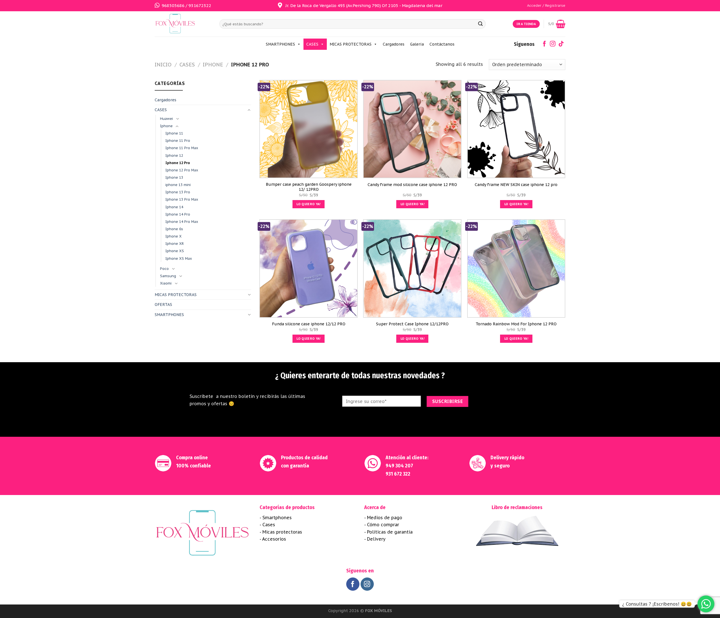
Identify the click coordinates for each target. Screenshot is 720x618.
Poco (164, 268)
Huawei (166, 118)
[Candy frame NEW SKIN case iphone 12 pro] (516, 129)
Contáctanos (441, 44)
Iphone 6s (174, 229)
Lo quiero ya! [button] (308, 204)
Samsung (168, 276)
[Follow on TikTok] (561, 44)
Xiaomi (166, 283)
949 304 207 (399, 466)
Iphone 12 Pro (177, 162)
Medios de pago (384, 517)
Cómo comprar (383, 524)
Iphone (213, 64)
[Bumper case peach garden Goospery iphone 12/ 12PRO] (308, 129)
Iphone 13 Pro (177, 192)
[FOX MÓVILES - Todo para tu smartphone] (183, 24)
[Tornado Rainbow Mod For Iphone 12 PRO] (516, 268)
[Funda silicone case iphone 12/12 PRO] (308, 268)
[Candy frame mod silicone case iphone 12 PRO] (412, 129)
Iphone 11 (174, 133)
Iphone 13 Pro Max (181, 199)
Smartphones (277, 517)
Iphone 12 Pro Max (181, 170)
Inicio (163, 64)
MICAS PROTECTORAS (351, 44)
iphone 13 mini (178, 184)
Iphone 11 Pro (177, 140)
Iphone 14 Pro (177, 214)
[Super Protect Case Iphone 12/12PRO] (412, 268)
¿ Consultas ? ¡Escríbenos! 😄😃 (657, 604)
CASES (312, 44)
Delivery (376, 539)
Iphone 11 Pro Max (181, 147)
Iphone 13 (174, 177)
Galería (417, 44)
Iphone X (173, 236)
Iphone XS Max (178, 258)
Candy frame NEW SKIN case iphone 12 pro (516, 184)
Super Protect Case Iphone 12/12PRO (412, 323)
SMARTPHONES (280, 44)
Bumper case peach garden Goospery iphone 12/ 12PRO (309, 187)
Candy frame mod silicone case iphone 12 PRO (412, 184)
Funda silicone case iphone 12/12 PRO (308, 323)
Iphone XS (174, 250)
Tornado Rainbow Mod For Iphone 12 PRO (516, 323)
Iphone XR (174, 243)
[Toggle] (249, 110)
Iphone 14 (174, 207)
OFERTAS (163, 304)
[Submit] (480, 24)
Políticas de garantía (390, 532)
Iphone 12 (174, 155)
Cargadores (393, 44)
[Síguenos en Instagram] (552, 44)
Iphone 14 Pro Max (181, 221)
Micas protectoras (282, 532)
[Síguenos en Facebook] (544, 44)
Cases (268, 524)
